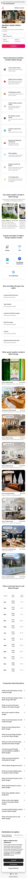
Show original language (8, 3)
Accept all (13, 860)
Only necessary (13, 864)
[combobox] (13, 36)
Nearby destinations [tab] (7, 835)
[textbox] (7, 41)
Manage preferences (13, 868)
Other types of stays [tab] (19, 835)
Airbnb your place (19, 8)
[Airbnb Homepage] (3, 8)
